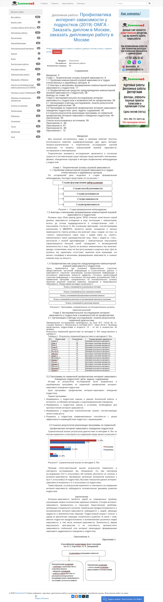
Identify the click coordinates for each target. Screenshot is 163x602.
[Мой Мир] (80, 596)
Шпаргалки (25, 131)
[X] (83, 596)
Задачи (25, 53)
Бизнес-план (25, 22)
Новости (54, 3)
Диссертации (25, 38)
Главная (44, 3)
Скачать (57, 52)
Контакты (81, 3)
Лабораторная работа (25, 74)
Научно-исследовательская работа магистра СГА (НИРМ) (25, 86)
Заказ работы (67, 3)
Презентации (25, 110)
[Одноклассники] (76, 596)
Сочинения (25, 121)
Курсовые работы (25, 69)
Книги (25, 58)
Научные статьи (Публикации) (25, 92)
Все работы (25, 17)
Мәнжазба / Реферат (25, 79)
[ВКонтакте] (72, 596)
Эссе (25, 137)
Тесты (25, 126)
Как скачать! (130, 13)
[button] (122, 599)
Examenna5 (20, 593)
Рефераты (25, 116)
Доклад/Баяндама (25, 43)
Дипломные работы (25, 32)
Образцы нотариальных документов (25, 99)
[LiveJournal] (87, 596)
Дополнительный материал (25, 48)
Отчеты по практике (25, 105)
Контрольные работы (25, 64)
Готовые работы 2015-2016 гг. (25, 27)
